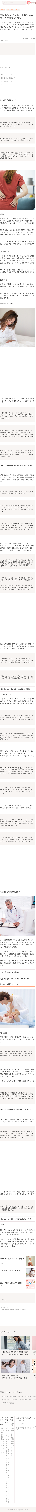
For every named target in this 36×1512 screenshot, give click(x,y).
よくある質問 (7, 1500)
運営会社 (12, 1425)
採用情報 (12, 1429)
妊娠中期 (13, 1397)
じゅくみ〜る (12, 1453)
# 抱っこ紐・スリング (13, 10)
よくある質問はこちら (21, 1424)
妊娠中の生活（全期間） (10, 1400)
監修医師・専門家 (7, 1443)
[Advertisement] (18, 372)
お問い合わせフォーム (26, 1428)
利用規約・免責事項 (7, 1469)
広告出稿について (12, 1444)
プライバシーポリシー (7, 1479)
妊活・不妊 (2, 1430)
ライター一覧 (7, 1435)
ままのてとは (7, 1460)
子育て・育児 (2, 1443)
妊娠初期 (5, 1397)
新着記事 (7, 1429)
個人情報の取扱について (7, 1490)
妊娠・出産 (2, 1437)
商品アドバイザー (7, 1453)
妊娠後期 (20, 1397)
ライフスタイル (2, 1451)
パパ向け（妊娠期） (8, 1403)
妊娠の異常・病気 (26, 1400)
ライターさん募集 (12, 1436)
